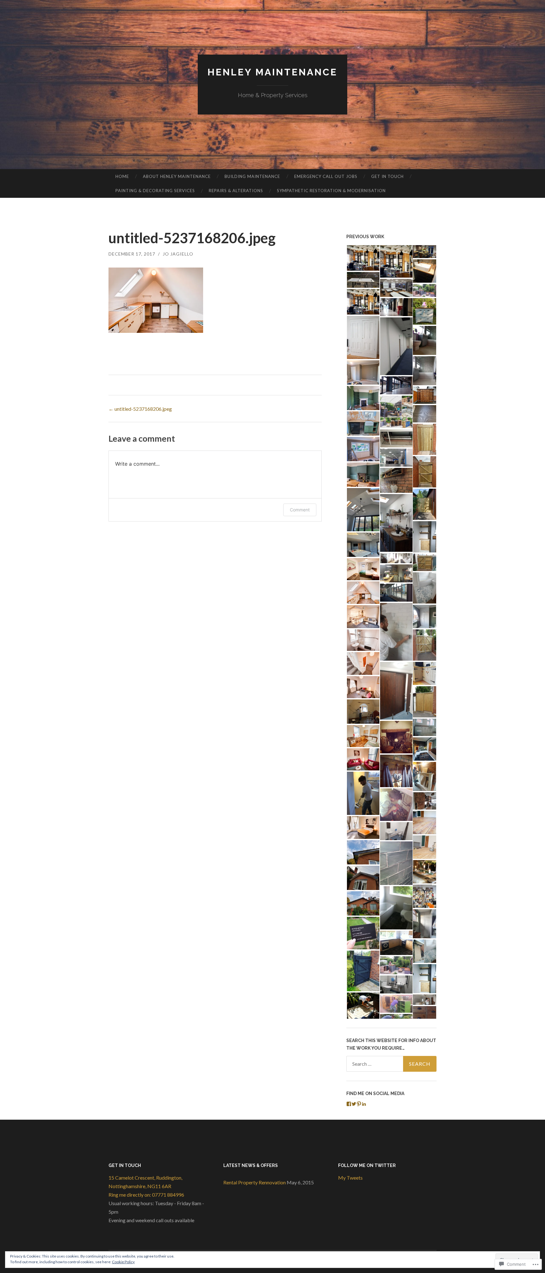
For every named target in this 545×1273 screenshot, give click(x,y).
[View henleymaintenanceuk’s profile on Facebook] (348, 1103)
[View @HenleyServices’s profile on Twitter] (353, 1103)
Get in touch (387, 176)
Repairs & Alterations (236, 190)
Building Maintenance (252, 176)
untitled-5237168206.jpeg (140, 409)
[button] (362, 258)
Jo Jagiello (178, 253)
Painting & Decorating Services (155, 190)
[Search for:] (391, 1064)
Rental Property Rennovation (254, 1182)
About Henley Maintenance (177, 176)
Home (122, 176)
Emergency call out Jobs (325, 176)
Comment (300, 509)
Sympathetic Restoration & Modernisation (331, 190)
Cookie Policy (123, 1261)
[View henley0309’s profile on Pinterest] (358, 1103)
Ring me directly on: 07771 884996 (146, 1195)
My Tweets (350, 1178)
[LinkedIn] (363, 1103)
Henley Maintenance (272, 72)
